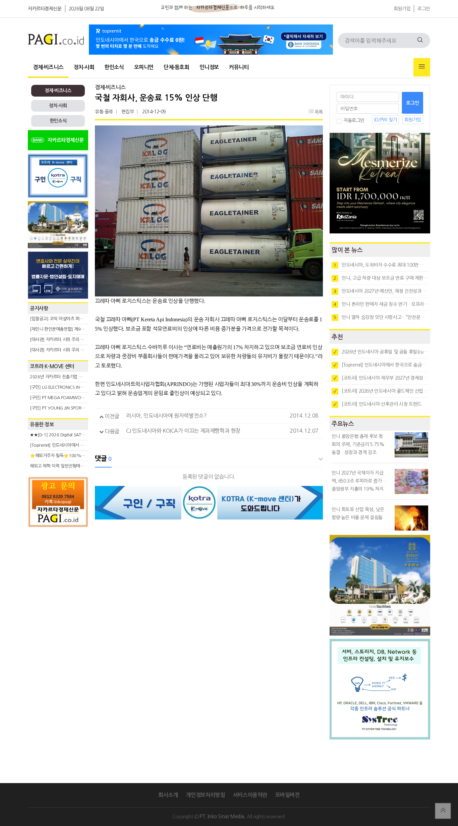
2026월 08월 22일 (86, 8)
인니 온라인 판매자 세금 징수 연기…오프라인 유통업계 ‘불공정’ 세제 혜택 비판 (381, 304)
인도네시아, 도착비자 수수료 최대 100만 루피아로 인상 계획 (381, 265)
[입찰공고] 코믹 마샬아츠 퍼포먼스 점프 (65, 319)
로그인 (423, 8)
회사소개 (168, 794)
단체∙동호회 (176, 67)
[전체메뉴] (421, 67)
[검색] (420, 40)
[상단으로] (443, 811)
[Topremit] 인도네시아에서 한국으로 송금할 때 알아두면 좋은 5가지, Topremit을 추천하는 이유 (381, 365)
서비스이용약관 (250, 794)
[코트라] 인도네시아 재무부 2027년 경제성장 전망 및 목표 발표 (381, 378)
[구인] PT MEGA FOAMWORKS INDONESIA (70, 397)
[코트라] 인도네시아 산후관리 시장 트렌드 (377, 404)
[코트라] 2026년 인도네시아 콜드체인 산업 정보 (381, 391)
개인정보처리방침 (205, 794)
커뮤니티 (238, 67)
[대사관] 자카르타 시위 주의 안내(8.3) (63, 350)
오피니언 (144, 67)
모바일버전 (287, 794)
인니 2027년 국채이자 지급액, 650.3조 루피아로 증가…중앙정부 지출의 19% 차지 (359, 481)
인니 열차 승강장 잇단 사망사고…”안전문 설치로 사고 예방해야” (381, 317)
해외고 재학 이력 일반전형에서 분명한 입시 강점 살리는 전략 (83, 466)
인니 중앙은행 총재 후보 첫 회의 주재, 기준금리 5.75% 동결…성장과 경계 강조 (358, 444)
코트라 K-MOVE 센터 (52, 366)
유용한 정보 (42, 424)
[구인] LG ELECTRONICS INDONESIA (63, 387)
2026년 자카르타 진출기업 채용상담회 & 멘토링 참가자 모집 (83, 377)
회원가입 (402, 8)
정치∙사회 (83, 67)
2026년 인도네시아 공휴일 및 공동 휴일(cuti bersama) (381, 351)
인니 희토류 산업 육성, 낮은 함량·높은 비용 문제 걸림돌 (358, 513)
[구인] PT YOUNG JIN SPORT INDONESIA (68, 408)
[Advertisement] (58, 591)
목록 (318, 112)
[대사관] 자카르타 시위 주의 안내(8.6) (63, 339)
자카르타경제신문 (45, 8)
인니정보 (209, 67)
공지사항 (39, 308)
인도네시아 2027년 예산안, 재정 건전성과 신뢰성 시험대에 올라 (381, 291)
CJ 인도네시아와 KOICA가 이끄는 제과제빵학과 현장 (183, 430)
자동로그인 (353, 120)
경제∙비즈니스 (48, 67)
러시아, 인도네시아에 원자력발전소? (166, 415)
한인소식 (114, 67)
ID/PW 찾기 (385, 119)
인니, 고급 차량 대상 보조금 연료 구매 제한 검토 (381, 278)
